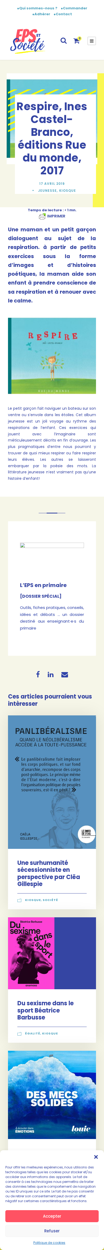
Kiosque (67, 190)
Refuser (52, 1231)
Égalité (32, 1033)
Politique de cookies (49, 1242)
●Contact (63, 14)
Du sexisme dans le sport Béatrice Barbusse (45, 1010)
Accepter (52, 1216)
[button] (96, 1157)
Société (50, 900)
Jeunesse (47, 190)
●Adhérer (41, 14)
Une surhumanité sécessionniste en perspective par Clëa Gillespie (48, 873)
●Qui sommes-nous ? (37, 8)
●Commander (74, 8)
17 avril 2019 (52, 183)
